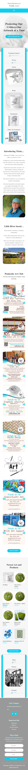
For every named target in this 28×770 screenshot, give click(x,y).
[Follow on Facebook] (12, 713)
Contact (14, 729)
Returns (14, 725)
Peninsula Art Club (14, 273)
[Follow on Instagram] (15, 713)
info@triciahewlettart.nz (14, 706)
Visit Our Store (13, 650)
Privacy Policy (14, 727)
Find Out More (14, 550)
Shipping (14, 723)
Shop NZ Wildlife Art (14, 36)
